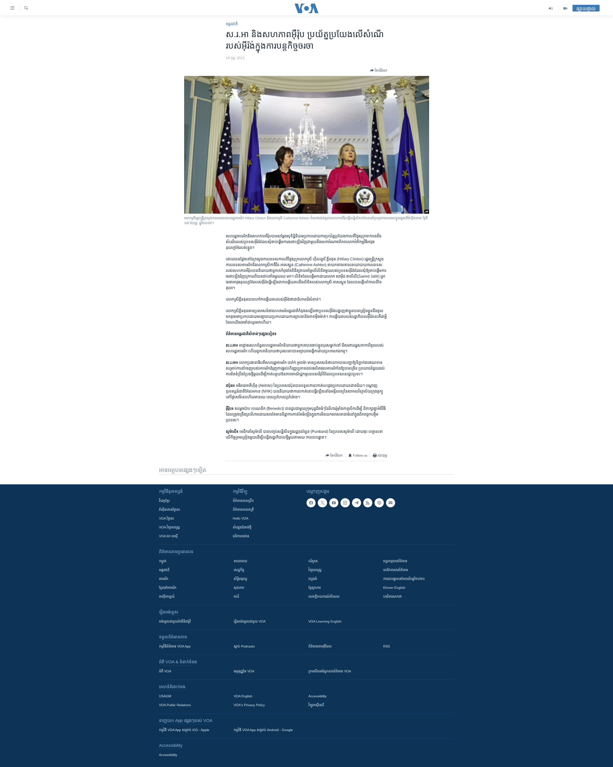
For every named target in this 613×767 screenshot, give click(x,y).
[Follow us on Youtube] (333, 502)
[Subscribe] (390, 502)
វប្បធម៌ (312, 579)
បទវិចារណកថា (392, 596)
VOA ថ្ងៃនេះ (166, 518)
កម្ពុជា (162, 561)
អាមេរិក (163, 579)
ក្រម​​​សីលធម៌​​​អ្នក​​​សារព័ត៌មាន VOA (329, 671)
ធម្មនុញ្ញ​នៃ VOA (244, 671)
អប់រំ (236, 596)
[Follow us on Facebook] (311, 502)
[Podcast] (379, 502)
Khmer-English (394, 588)
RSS (386, 646)
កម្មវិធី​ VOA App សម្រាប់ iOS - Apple (184, 730)
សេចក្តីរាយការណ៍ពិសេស (324, 596)
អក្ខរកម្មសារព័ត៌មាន (395, 561)
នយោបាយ (240, 561)
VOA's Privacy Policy (249, 705)
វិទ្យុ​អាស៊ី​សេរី (316, 705)
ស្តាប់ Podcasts (244, 646)
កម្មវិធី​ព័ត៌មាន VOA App (175, 646)
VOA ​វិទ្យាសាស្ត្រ (169, 527)
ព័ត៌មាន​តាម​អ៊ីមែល (320, 646)
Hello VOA (240, 518)
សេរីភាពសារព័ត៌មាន (395, 570)
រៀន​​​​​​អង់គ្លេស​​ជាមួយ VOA (250, 621)
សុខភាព (239, 588)
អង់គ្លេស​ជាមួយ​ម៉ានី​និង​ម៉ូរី (175, 621)
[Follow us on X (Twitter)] (322, 502)
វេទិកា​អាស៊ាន (241, 536)
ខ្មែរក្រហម (314, 588)
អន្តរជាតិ (232, 24)
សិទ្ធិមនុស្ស (240, 579)
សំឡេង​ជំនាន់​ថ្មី (242, 527)
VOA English (243, 696)
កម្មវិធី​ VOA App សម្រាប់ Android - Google (263, 730)
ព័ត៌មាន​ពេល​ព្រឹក (243, 501)
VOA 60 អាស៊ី (168, 536)
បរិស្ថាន (313, 561)
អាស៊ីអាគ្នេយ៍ (167, 596)
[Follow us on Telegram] (356, 502)
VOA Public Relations (175, 705)
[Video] (565, 8)
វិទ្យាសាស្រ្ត (315, 570)
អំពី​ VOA (165, 671)
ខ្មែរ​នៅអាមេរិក (167, 588)
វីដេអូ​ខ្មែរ (164, 501)
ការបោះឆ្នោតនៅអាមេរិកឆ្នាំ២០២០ (404, 579)
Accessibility (317, 696)
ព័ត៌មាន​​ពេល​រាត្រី (243, 509)
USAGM (165, 696)
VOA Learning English (324, 621)
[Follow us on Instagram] (345, 502)
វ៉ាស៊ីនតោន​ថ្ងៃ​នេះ (169, 509)
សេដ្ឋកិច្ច (239, 570)
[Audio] (551, 8)
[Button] (378, 70)
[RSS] (367, 502)
